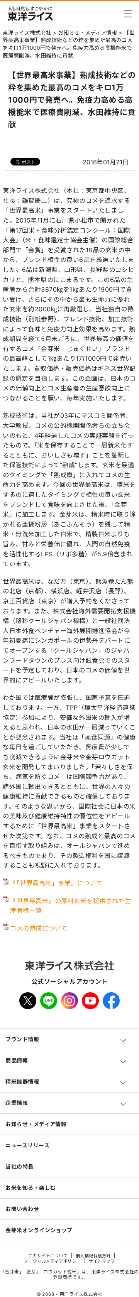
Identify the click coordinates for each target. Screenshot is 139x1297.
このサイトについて (48, 1255)
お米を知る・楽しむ (30, 1187)
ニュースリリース (27, 1145)
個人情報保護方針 (93, 1255)
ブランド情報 (22, 1039)
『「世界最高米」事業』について (56, 883)
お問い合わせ (22, 1209)
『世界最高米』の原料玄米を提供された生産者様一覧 (70, 906)
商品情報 (16, 1060)
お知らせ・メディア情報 (35, 1124)
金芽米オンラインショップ (38, 1230)
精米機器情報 (22, 1081)
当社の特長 (19, 1166)
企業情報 (16, 1102)
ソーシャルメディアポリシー (52, 1261)
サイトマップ (102, 1261)
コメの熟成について (39, 928)
